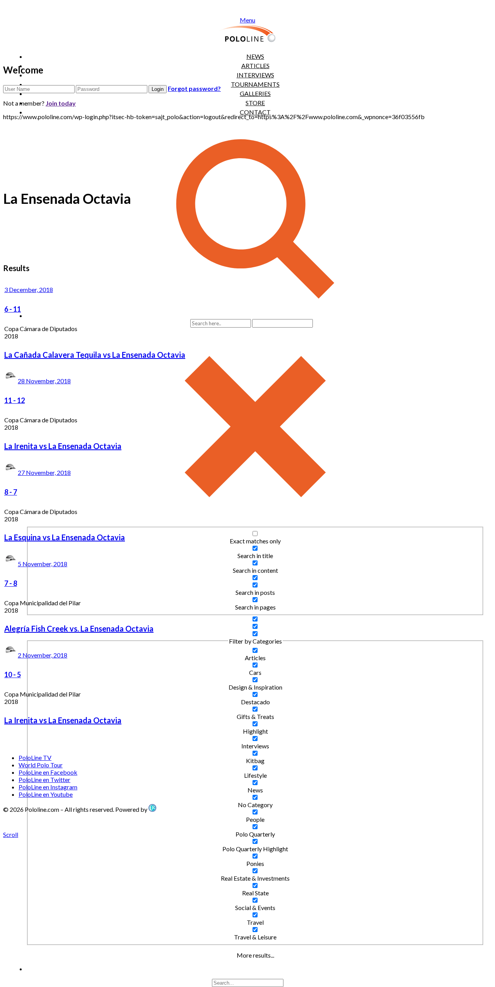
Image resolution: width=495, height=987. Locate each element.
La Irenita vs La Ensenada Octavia (62, 446)
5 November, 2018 (42, 563)
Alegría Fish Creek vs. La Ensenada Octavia (79, 628)
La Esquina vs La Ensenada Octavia (64, 537)
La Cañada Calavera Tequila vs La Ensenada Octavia (94, 354)
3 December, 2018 (28, 289)
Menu (247, 20)
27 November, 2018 (44, 472)
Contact (255, 112)
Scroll (10, 834)
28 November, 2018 (44, 380)
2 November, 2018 (42, 655)
